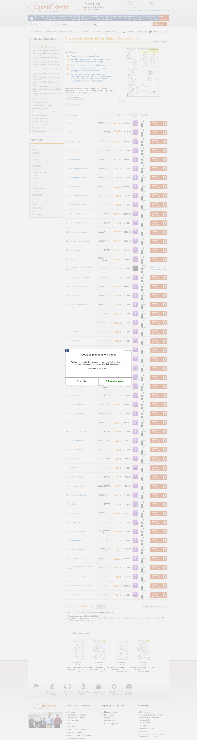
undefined (127, 350)
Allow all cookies (115, 381)
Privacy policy (103, 368)
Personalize (82, 381)
